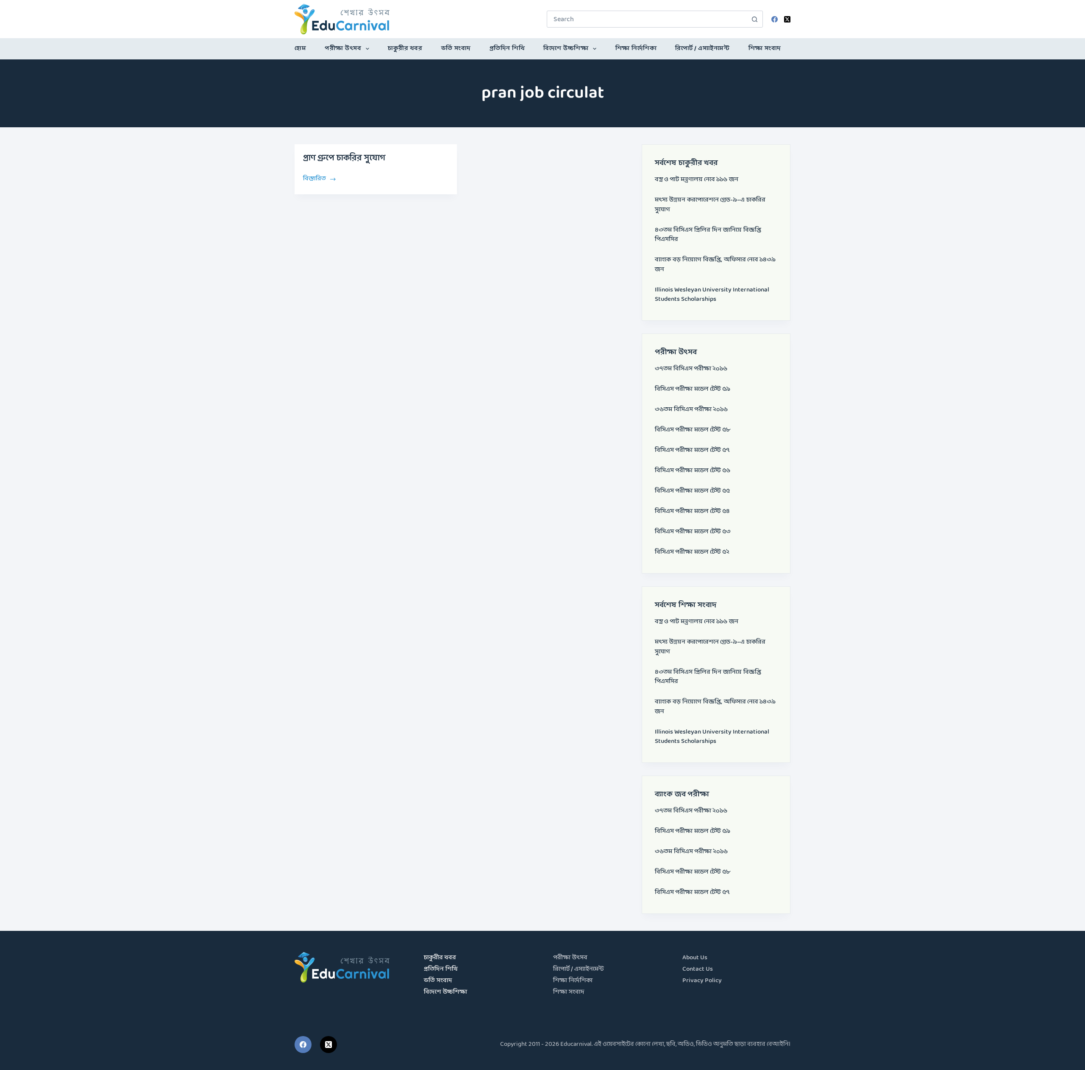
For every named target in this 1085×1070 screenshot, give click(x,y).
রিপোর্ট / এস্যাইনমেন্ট (702, 48)
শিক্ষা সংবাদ (764, 48)
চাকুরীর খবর (405, 48)
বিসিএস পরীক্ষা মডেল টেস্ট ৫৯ (692, 389)
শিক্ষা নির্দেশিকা (636, 48)
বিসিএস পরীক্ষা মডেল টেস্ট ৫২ (692, 552)
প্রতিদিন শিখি (507, 48)
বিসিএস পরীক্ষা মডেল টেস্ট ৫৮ (692, 430)
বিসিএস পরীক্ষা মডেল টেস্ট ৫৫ (692, 491)
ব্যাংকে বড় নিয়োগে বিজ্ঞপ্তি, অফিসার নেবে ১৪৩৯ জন (715, 265)
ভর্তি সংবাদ (456, 48)
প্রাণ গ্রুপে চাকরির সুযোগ (344, 158)
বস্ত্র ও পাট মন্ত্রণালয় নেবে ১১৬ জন (696, 179)
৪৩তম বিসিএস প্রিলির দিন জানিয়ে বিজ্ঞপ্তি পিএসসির (708, 235)
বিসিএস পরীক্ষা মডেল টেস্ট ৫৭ (692, 450)
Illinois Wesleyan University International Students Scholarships (712, 295)
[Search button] (754, 19)
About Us (694, 957)
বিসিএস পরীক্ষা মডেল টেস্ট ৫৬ (692, 470)
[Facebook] (774, 19)
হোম (300, 48)
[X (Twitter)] (787, 19)
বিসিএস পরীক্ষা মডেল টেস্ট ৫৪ (692, 511)
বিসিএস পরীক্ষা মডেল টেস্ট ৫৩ (693, 532)
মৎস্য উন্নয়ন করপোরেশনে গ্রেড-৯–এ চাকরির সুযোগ (710, 205)
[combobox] (646, 19)
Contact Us (697, 969)
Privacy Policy (702, 980)
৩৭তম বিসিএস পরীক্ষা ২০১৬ (691, 369)
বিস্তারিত (314, 178)
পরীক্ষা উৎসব (343, 48)
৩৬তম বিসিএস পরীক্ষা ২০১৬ (691, 409)
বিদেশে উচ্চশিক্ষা (565, 48)
